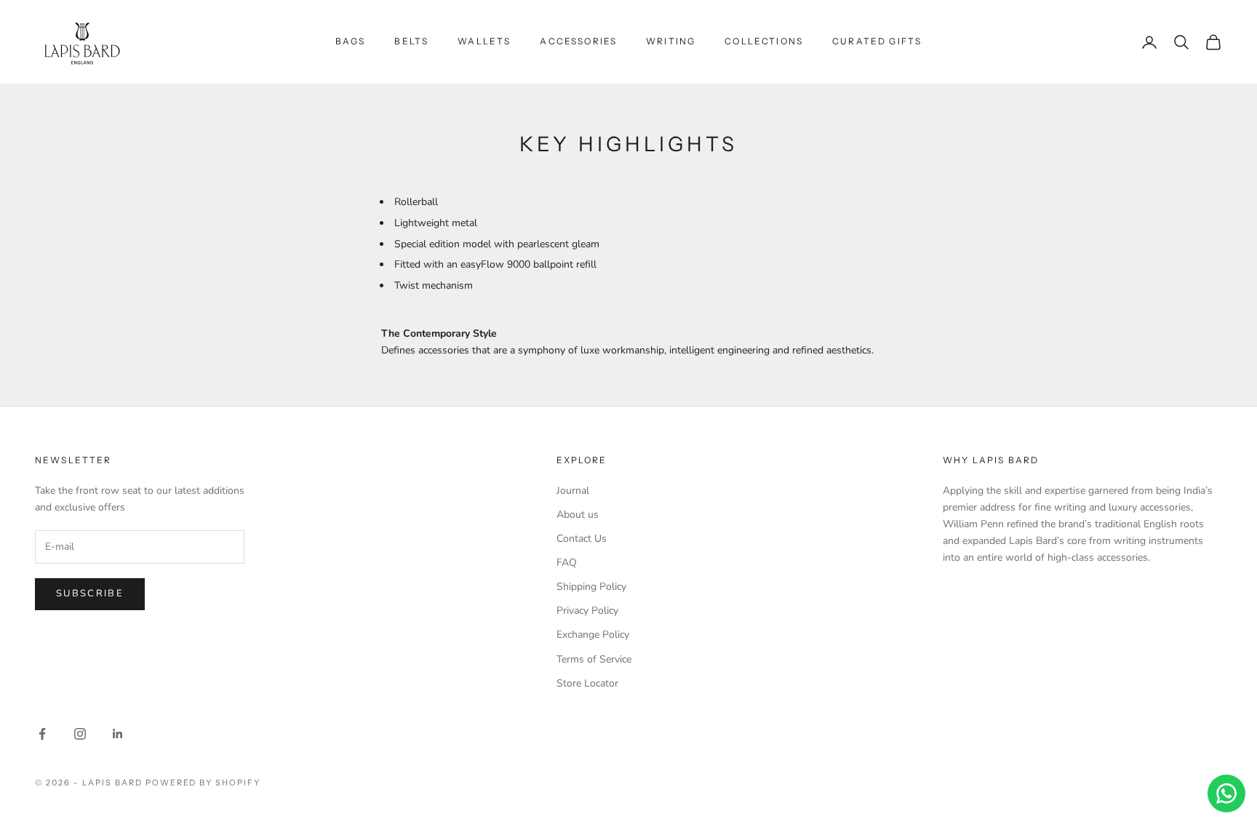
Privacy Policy (587, 610)
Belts (411, 41)
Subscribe (90, 593)
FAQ (566, 562)
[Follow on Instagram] (80, 734)
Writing (670, 41)
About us (577, 514)
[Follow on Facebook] (42, 734)
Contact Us (581, 538)
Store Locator (587, 683)
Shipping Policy (591, 586)
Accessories (578, 41)
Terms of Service (593, 659)
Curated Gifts (877, 41)
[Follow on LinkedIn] (118, 734)
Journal (572, 490)
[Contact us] (1226, 793)
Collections (764, 41)
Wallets (484, 41)
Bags (350, 41)
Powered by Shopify (203, 782)
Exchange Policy (592, 634)
